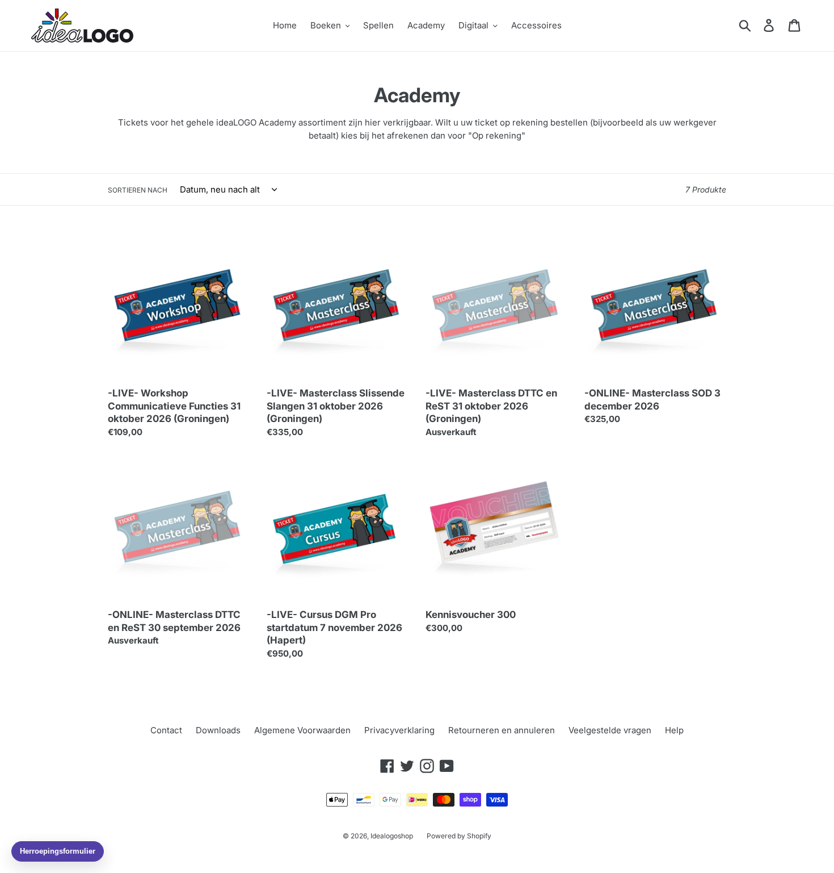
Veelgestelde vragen (609, 730)
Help (674, 730)
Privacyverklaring (399, 730)
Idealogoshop (391, 836)
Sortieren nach (137, 190)
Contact (166, 730)
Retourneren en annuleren (501, 730)
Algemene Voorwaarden (302, 730)
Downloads (218, 730)
